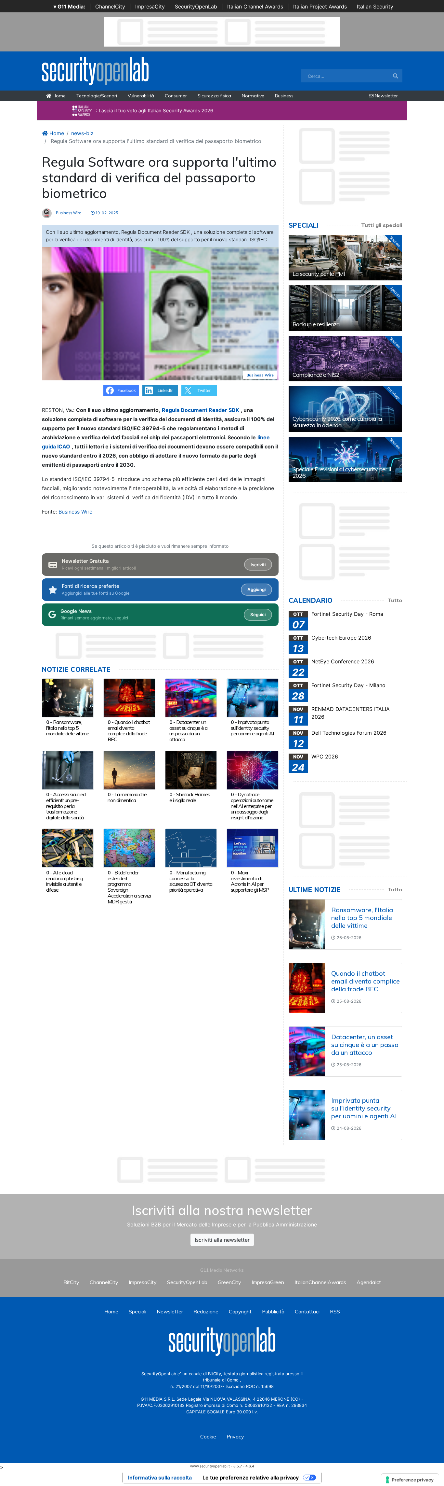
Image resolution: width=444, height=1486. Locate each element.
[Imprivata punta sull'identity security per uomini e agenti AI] (252, 697)
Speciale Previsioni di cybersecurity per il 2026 (342, 472)
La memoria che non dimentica (127, 797)
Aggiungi (256, 589)
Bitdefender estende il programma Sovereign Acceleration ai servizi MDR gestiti (129, 887)
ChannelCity (110, 6)
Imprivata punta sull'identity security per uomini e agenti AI (252, 728)
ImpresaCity (150, 6)
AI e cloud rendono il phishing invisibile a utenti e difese (64, 881)
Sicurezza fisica (214, 96)
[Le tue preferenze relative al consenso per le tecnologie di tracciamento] (410, 1480)
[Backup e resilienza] (345, 308)
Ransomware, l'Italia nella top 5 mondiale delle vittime (67, 728)
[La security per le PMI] (345, 257)
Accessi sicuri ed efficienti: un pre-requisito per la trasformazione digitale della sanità (65, 806)
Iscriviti (258, 564)
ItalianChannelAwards (320, 1282)
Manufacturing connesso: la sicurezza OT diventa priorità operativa (190, 881)
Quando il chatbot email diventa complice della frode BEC (129, 731)
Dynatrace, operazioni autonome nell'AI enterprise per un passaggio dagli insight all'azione (252, 806)
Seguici (258, 614)
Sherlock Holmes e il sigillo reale (189, 797)
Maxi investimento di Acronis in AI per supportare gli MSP (250, 881)
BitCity (71, 1282)
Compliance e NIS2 (316, 374)
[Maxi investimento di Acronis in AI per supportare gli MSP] (252, 847)
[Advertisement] (222, 1169)
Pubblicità (273, 1311)
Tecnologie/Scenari (96, 96)
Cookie (208, 1436)
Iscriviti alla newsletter (222, 1240)
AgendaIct (369, 1282)
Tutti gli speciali (381, 225)
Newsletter (385, 96)
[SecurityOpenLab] (95, 70)
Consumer (176, 96)
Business (284, 96)
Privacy (235, 1436)
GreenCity (229, 1282)
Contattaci (307, 1311)
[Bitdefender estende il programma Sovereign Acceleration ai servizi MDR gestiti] (129, 847)
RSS (335, 1311)
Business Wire (68, 212)
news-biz (82, 133)
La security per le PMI (319, 273)
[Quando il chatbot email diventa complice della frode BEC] (129, 697)
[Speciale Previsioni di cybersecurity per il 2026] (345, 459)
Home (58, 96)
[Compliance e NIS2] (345, 358)
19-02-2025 (106, 212)
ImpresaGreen (268, 1282)
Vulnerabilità (141, 96)
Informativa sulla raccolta (160, 1477)
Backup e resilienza (316, 324)
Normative (253, 96)
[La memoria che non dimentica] (129, 769)
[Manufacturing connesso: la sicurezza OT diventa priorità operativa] (190, 847)
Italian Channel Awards (255, 6)
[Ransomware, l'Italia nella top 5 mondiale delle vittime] (67, 697)
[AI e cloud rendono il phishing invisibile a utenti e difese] (67, 847)
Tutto (394, 600)
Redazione (205, 1311)
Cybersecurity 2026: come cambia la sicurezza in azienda (337, 422)
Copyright (240, 1311)
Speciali (137, 1311)
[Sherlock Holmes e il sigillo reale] (190, 769)
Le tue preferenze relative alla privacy (250, 1477)
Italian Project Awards (320, 6)
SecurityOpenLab (196, 6)
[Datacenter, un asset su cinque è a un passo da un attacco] (190, 697)
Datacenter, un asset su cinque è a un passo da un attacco (188, 731)
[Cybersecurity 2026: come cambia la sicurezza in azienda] (345, 409)
